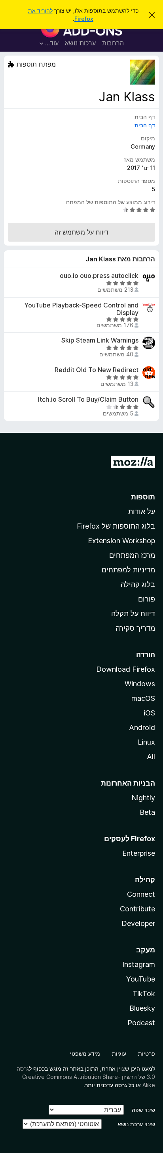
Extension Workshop (121, 540)
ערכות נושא (80, 43)
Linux (146, 742)
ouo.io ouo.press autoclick (99, 275)
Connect (141, 894)
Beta (147, 812)
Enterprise (138, 853)
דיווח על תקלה (133, 613)
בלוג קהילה (138, 584)
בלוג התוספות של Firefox (116, 526)
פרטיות (146, 1053)
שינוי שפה (143, 1109)
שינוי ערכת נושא (136, 1124)
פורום (146, 599)
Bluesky (142, 1008)
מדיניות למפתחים (128, 570)
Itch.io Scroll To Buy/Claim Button (88, 399)
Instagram (138, 964)
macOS (143, 698)
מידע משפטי (85, 1053)
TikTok (144, 993)
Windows (140, 684)
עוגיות (119, 1053)
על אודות (141, 511)
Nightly (143, 798)
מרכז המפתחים (132, 555)
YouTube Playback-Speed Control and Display (81, 309)
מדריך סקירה (135, 628)
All (151, 757)
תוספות (143, 497)
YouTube (140, 979)
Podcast (141, 1023)
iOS (149, 713)
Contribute (137, 909)
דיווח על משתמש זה (81, 232)
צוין (121, 1068)
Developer (138, 923)
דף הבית (145, 125)
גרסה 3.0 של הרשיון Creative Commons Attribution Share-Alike (86, 1076)
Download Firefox (125, 669)
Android (142, 727)
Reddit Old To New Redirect (96, 370)
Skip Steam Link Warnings (99, 340)
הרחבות (113, 43)
